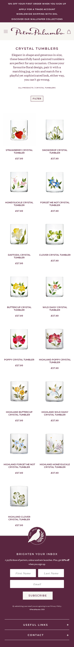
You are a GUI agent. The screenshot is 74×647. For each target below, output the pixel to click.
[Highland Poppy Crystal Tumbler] (54, 339)
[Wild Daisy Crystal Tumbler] (54, 286)
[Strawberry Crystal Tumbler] (19, 129)
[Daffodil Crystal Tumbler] (19, 234)
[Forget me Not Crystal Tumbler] (54, 182)
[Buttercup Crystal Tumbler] (19, 286)
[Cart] (69, 31)
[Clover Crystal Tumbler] (54, 234)
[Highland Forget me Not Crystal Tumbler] (19, 444)
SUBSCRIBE (38, 595)
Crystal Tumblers (45, 88)
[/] (37, 31)
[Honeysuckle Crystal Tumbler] (19, 182)
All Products (26, 88)
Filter (37, 98)
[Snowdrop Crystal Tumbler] (54, 129)
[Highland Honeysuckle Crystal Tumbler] (54, 444)
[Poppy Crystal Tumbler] (19, 339)
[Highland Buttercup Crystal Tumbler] (19, 391)
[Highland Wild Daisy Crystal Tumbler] (54, 391)
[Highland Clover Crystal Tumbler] (19, 496)
